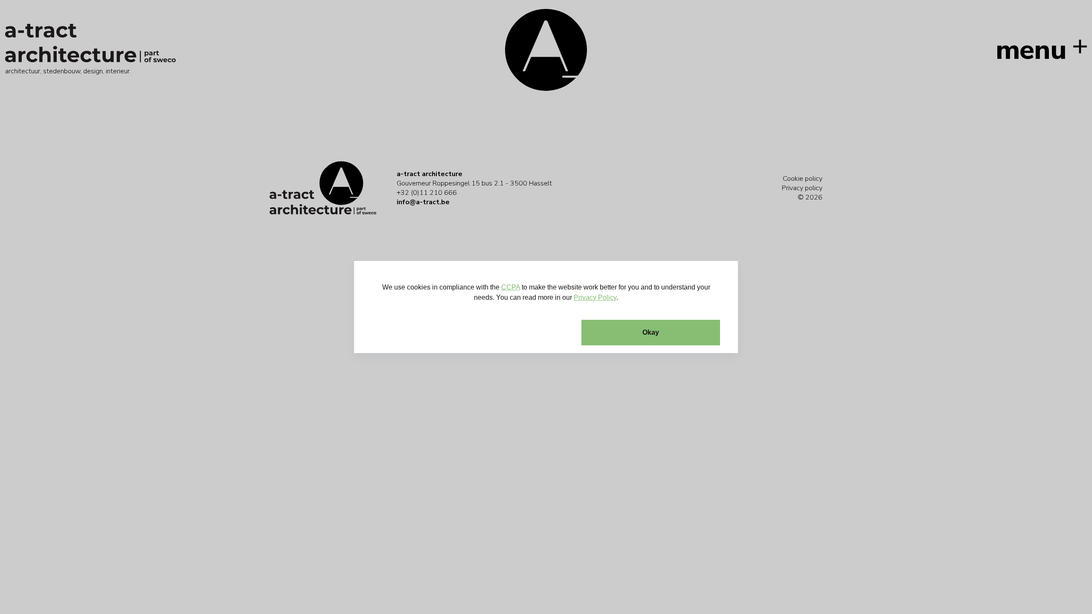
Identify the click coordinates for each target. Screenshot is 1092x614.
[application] (546, 307)
